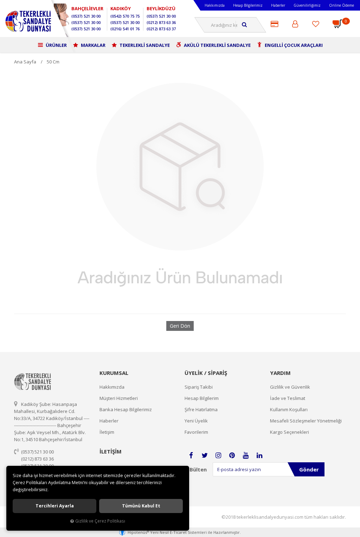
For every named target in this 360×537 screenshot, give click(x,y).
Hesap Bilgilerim (202, 398)
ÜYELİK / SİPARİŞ (206, 373)
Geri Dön (180, 325)
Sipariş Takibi (199, 387)
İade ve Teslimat (287, 398)
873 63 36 (161, 22)
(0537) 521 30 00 (37, 452)
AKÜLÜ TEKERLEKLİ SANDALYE (217, 45)
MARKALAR (92, 45)
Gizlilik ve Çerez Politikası (100, 521)
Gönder (309, 469)
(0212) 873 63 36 (37, 459)
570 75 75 (125, 16)
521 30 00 (86, 16)
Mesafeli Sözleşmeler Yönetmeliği (306, 421)
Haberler (278, 5)
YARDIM (280, 373)
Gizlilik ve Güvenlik (290, 387)
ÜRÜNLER (56, 45)
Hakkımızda (215, 5)
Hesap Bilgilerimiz (248, 5)
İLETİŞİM (110, 451)
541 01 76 (125, 28)
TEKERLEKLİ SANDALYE (144, 45)
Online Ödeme (341, 5)
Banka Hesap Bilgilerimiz (125, 409)
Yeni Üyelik (196, 421)
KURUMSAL (113, 373)
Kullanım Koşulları (289, 409)
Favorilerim (196, 432)
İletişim (106, 432)
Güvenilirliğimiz (307, 5)
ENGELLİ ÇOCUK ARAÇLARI (293, 45)
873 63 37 (161, 28)
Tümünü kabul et (141, 506)
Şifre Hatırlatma (201, 409)
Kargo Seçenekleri (289, 432)
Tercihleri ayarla (55, 506)
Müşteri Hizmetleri (118, 398)
